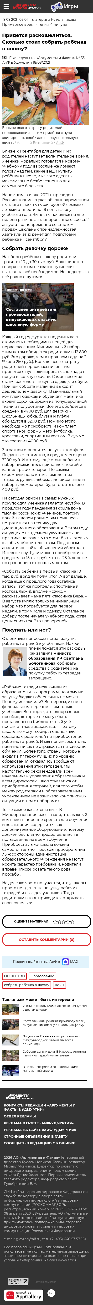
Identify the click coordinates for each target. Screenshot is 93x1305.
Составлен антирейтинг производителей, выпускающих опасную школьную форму (54, 1023)
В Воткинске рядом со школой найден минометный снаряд (51, 1068)
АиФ (60, 143)
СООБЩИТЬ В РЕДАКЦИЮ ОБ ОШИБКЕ (39, 1143)
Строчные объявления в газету (35, 1136)
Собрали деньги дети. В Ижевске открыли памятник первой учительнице (54, 1053)
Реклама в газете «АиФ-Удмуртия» (39, 1123)
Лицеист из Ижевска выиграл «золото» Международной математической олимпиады (52, 1040)
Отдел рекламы (20, 1116)
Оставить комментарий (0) (46, 940)
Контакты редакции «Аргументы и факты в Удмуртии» (40, 1107)
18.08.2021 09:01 (15, 19)
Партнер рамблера (45, 1281)
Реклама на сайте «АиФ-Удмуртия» (40, 1130)
